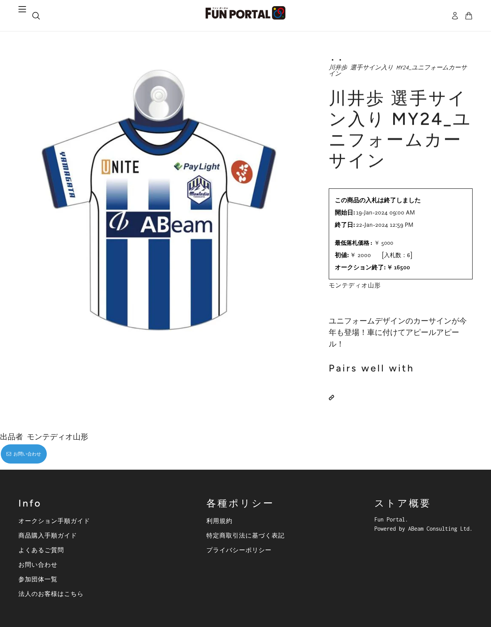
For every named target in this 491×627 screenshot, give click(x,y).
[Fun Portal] (245, 13)
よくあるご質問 (41, 550)
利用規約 (219, 521)
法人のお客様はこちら (51, 593)
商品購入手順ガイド (47, 535)
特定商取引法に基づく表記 (245, 535)
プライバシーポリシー (239, 550)
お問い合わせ (38, 564)
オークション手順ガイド (54, 521)
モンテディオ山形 (355, 285)
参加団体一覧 (38, 579)
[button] (331, 397)
